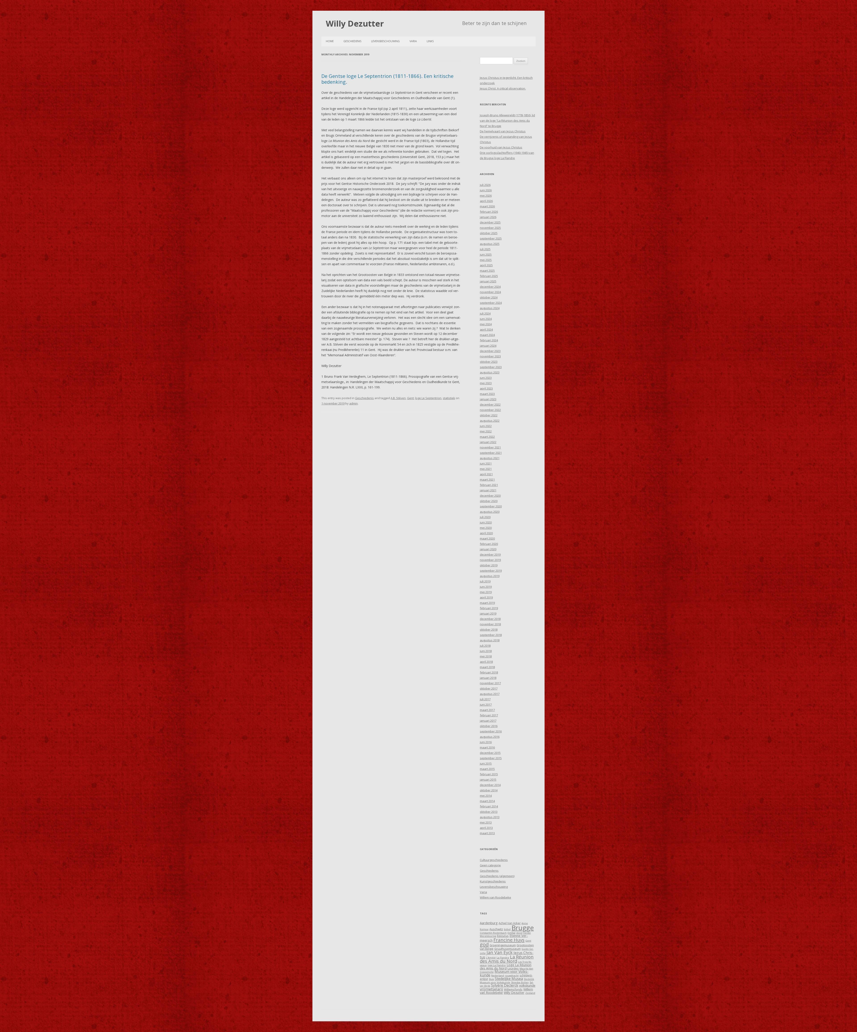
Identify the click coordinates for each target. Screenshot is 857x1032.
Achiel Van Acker (510, 923)
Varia (413, 41)
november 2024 (490, 292)
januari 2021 (488, 490)
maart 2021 (487, 479)
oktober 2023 (488, 362)
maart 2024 (487, 335)
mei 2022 (486, 431)
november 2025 (490, 228)
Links (430, 41)
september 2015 (491, 758)
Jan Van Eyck (500, 952)
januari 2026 (488, 217)
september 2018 (491, 635)
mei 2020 (486, 528)
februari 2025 (489, 276)
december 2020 (490, 496)
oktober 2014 (488, 790)
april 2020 (486, 533)
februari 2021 (489, 485)
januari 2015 (488, 780)
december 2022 (490, 404)
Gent (410, 398)
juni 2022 (486, 426)
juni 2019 (486, 587)
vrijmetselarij (491, 989)
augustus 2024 (489, 308)
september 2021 (491, 453)
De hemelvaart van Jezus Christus (503, 131)
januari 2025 (488, 281)
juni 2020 (486, 522)
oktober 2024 (488, 297)
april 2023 (486, 388)
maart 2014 (487, 801)
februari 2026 (489, 212)
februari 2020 (489, 544)
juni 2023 (486, 378)
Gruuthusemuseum (507, 949)
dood (519, 932)
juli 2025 (485, 249)
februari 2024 (489, 340)
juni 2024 (486, 319)
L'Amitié (491, 957)
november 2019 (490, 560)
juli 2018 (485, 646)
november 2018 (490, 624)
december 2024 (490, 287)
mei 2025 (486, 260)
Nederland (497, 975)
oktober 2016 (488, 726)
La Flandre (503, 957)
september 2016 (491, 731)
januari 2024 (488, 346)
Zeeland (530, 992)
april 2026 (486, 201)
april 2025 (486, 265)
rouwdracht (512, 975)
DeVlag (511, 932)
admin (353, 403)
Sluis (491, 979)
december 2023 (490, 351)
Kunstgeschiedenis (493, 881)
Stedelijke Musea (509, 978)
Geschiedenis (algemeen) (497, 876)
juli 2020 (485, 517)
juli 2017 (485, 699)
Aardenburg (489, 923)
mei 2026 (486, 196)
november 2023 (490, 356)
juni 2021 (486, 463)
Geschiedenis (352, 41)
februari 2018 (489, 672)
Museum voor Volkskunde (504, 973)
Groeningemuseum (503, 945)
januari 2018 (488, 678)
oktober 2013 (488, 812)
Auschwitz (496, 929)
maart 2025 (487, 271)
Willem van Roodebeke (495, 897)
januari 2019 (488, 613)
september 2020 (491, 506)
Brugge (523, 927)
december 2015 (490, 753)
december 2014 (490, 785)
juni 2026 (486, 190)
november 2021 (490, 447)
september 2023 (491, 367)
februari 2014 (489, 806)
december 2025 (490, 222)
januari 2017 (488, 721)
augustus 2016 (489, 737)
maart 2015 (487, 769)
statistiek (449, 398)
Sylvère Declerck (504, 985)
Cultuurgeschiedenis (494, 860)
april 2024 (486, 329)
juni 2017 (486, 705)
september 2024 (491, 303)
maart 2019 (487, 603)
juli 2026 (485, 185)
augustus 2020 (489, 512)
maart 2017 (487, 710)
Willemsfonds (513, 989)
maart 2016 (487, 747)
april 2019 (486, 597)
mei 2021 (486, 469)
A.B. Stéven (398, 398)
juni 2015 (486, 763)
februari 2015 (489, 774)
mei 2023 (486, 383)
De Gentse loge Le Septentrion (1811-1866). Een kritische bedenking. (387, 79)
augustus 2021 (489, 458)
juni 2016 (486, 742)
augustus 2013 (489, 817)
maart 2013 (487, 833)
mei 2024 (486, 324)
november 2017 (490, 683)
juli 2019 (485, 581)
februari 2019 (489, 608)
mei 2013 (486, 822)
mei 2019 (486, 592)
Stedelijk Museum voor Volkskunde (507, 981)
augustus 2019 (489, 576)
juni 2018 (486, 651)
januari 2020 (488, 549)
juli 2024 (485, 313)
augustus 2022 (489, 421)
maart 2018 (487, 667)
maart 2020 (487, 538)
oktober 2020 (488, 501)
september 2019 (491, 571)
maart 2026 (487, 206)
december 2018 (490, 619)
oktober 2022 (488, 415)
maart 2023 (487, 394)
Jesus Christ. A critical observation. (503, 88)
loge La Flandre (497, 965)
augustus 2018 (489, 640)
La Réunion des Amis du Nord (507, 959)
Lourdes (513, 968)
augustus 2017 (489, 694)
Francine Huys (508, 940)
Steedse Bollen (520, 982)
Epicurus (503, 936)
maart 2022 (487, 437)
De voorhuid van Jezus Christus (501, 147)
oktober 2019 (488, 565)
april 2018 (486, 662)
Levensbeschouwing (385, 41)
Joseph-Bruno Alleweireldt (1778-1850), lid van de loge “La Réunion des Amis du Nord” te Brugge (507, 120)
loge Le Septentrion (428, 398)
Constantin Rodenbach (493, 932)
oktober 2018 (488, 630)
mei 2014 (486, 796)
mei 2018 (486, 656)
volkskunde (527, 985)
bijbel (507, 929)
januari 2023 (488, 399)
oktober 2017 (488, 688)
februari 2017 (489, 715)
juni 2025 (486, 254)
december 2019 (490, 554)
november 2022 (490, 410)
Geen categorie (490, 865)
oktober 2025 (488, 233)
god (484, 944)
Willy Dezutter (355, 23)
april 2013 (486, 828)
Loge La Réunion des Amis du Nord (505, 966)
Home (330, 41)
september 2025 (491, 238)
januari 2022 (488, 442)
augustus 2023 (489, 372)
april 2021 (486, 474)
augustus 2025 (489, 244)
